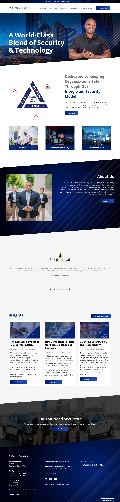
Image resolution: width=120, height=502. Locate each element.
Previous (50, 289)
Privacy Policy (64, 485)
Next (69, 289)
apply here (103, 8)
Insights (64, 8)
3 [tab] (60, 289)
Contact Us (87, 8)
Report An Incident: (88, 462)
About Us (53, 8)
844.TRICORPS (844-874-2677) (92, 465)
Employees (75, 8)
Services (43, 8)
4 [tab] (63, 289)
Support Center (107, 500)
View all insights (101, 316)
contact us (60, 429)
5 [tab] (65, 289)
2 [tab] (57, 289)
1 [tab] (55, 289)
